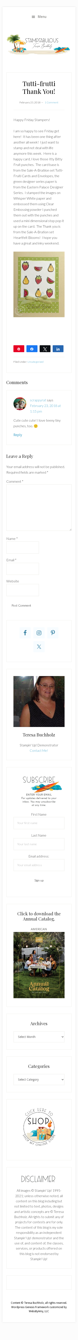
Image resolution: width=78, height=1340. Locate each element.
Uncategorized (36, 361)
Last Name (38, 835)
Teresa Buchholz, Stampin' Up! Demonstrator (39, 44)
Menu (42, 17)
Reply (17, 435)
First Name (39, 814)
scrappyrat (38, 400)
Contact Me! (39, 750)
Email (11, 560)
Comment (14, 481)
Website (12, 581)
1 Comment (51, 102)
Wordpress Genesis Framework (30, 1307)
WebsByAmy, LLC (39, 1311)
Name (12, 538)
